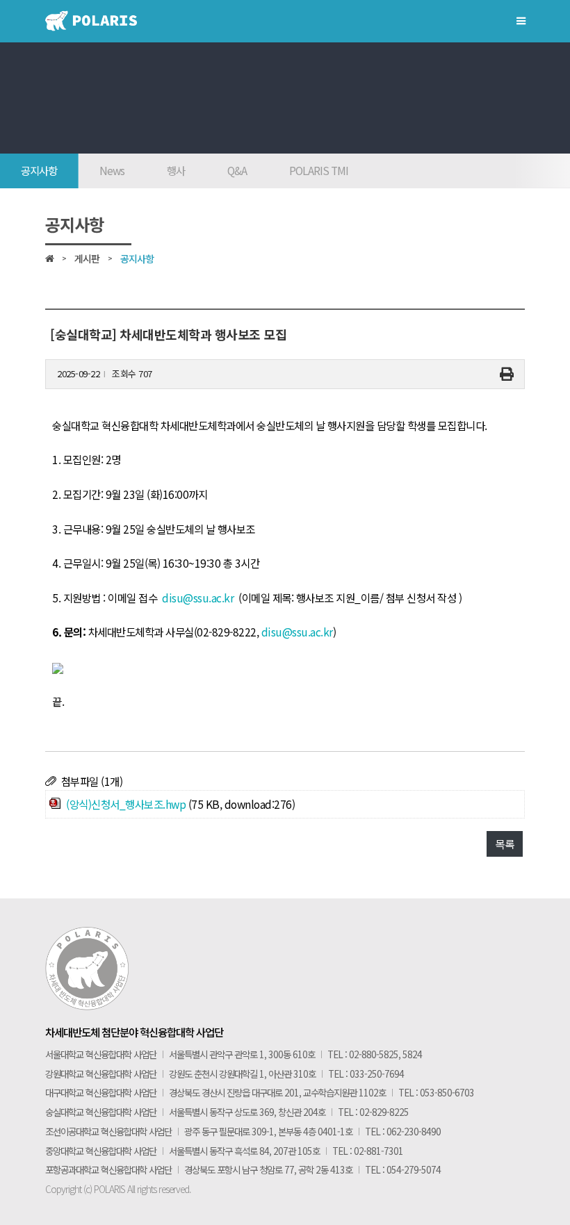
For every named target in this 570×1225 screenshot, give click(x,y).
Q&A (237, 170)
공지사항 (39, 170)
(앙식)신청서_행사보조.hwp (126, 804)
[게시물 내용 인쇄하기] (507, 374)
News (111, 170)
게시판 (86, 258)
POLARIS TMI (318, 170)
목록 (504, 843)
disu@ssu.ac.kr (198, 597)
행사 (176, 170)
